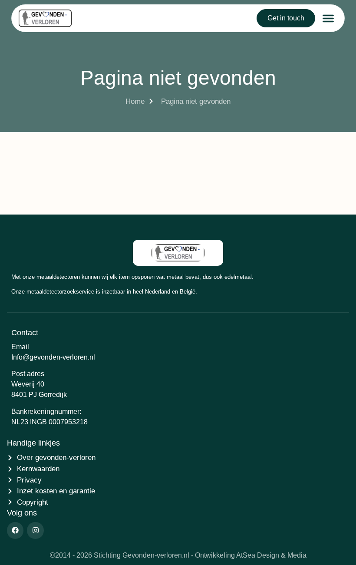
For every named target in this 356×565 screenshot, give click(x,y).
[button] (328, 18)
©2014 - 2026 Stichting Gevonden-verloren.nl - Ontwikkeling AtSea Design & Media (178, 555)
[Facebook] (15, 530)
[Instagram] (35, 530)
